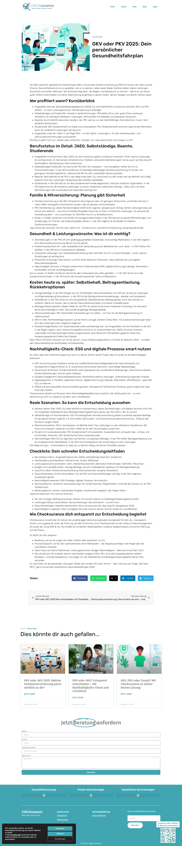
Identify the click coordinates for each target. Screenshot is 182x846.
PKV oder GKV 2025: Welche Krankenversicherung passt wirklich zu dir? (42, 684)
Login (155, 7)
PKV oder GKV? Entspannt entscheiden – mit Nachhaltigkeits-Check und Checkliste (90, 686)
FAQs (135, 7)
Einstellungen (15, 835)
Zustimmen (60, 828)
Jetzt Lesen (29, 694)
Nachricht (26, 756)
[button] (80, 578)
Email (24, 739)
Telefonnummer (29, 748)
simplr (123, 7)
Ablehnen (60, 834)
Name (24, 731)
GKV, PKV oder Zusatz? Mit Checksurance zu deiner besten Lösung (138, 684)
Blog (144, 7)
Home (112, 7)
